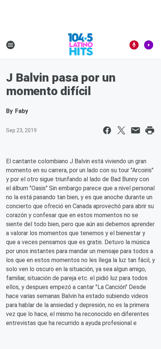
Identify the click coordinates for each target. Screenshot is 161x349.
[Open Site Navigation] (10, 44)
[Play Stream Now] (148, 44)
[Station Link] (80, 45)
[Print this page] (150, 130)
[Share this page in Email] (135, 130)
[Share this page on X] (121, 130)
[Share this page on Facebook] (107, 130)
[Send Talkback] (134, 44)
